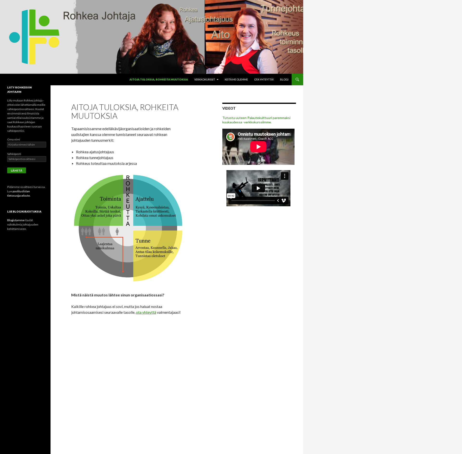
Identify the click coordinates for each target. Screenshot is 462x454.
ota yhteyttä (146, 312)
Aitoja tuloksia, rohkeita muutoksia (158, 79)
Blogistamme (16, 220)
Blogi (284, 79)
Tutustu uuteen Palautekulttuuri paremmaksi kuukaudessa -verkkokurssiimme (256, 120)
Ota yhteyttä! (264, 79)
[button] (128, 229)
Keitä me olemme (236, 79)
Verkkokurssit (204, 79)
